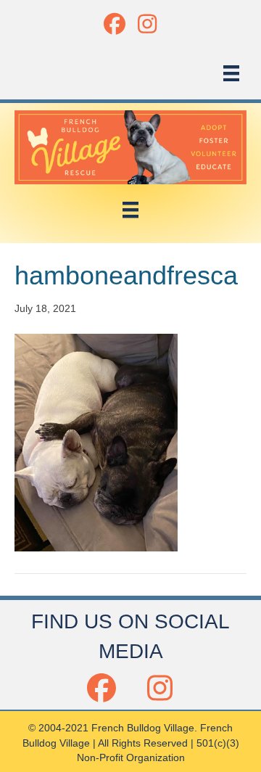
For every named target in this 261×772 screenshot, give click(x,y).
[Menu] (231, 73)
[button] (114, 24)
